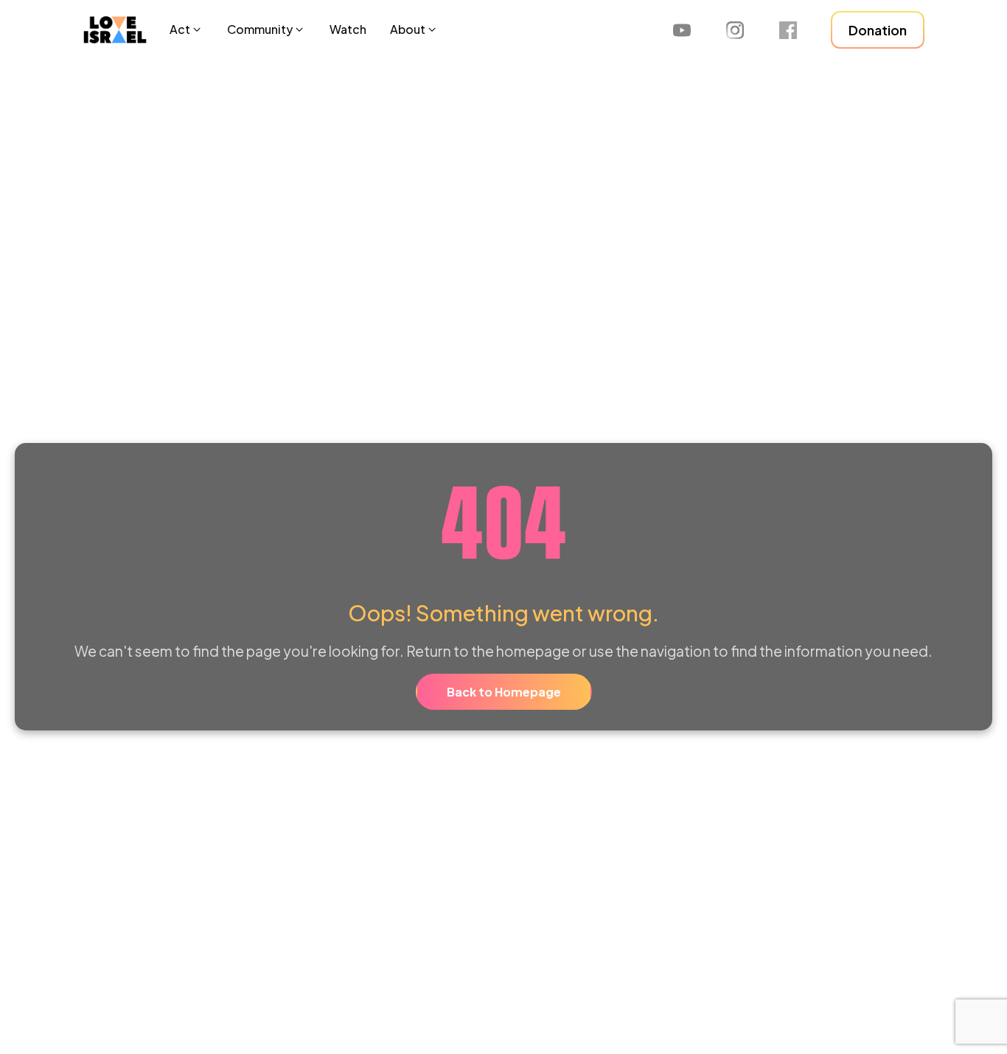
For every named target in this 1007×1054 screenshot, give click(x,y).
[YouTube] (682, 30)
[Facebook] (788, 30)
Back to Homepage (504, 691)
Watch (348, 29)
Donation (878, 29)
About (407, 29)
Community (260, 29)
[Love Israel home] (115, 29)
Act (180, 29)
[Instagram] (735, 30)
